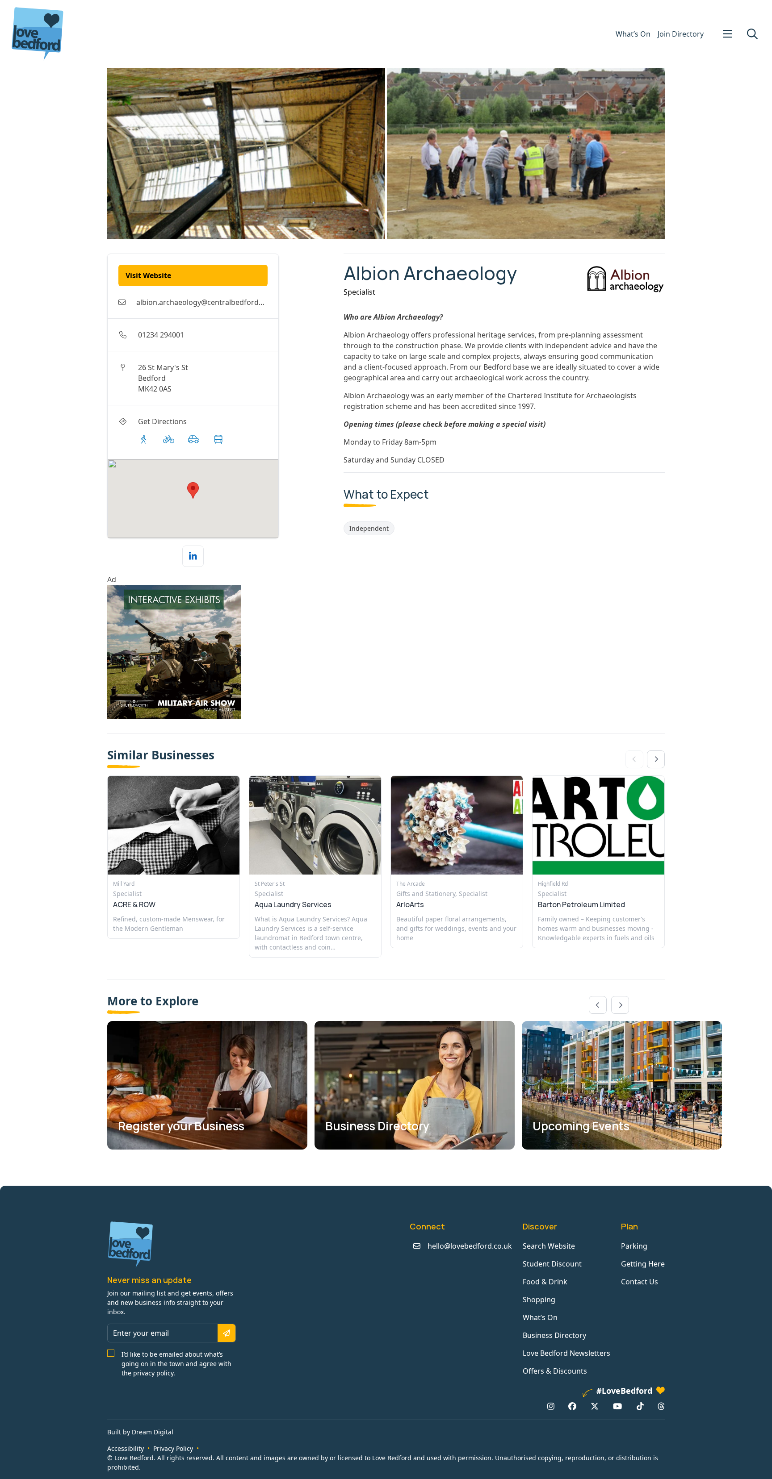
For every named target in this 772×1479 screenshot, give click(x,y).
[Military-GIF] (221, 652)
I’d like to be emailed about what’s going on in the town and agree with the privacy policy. (176, 1363)
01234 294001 (161, 335)
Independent (369, 528)
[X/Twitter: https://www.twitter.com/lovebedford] (595, 1406)
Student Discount (552, 1264)
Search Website (549, 1246)
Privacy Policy (173, 1448)
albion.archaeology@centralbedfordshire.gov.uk (218, 302)
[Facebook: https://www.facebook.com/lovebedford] (572, 1406)
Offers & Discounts (555, 1371)
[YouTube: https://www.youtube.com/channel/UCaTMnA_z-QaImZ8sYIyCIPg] (617, 1406)
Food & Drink (545, 1282)
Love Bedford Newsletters (566, 1353)
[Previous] (598, 1005)
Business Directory (554, 1335)
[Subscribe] (226, 1333)
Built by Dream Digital (140, 1432)
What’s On (633, 34)
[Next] (656, 759)
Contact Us (639, 1282)
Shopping (539, 1299)
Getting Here (643, 1264)
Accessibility (125, 1448)
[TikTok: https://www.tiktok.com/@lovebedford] (640, 1406)
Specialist (359, 292)
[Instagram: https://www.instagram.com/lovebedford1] (550, 1406)
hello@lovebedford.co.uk (470, 1246)
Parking (634, 1246)
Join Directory (681, 34)
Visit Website (148, 275)
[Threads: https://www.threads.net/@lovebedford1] (661, 1406)
